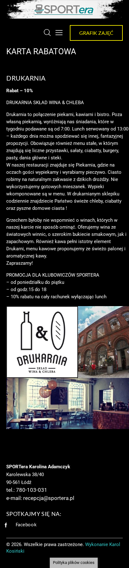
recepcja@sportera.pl (48, 498)
